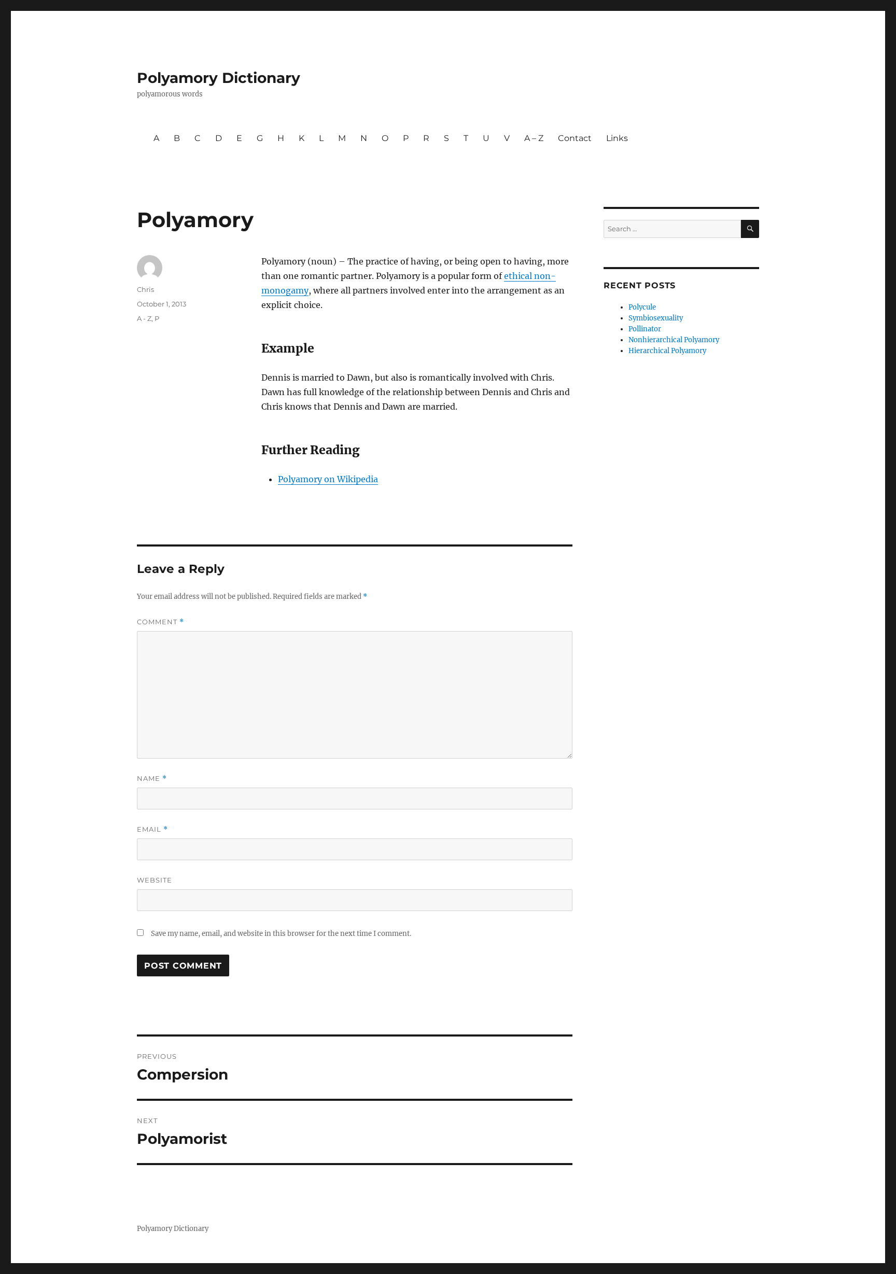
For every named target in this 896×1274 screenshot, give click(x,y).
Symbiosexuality (655, 318)
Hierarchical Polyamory (667, 350)
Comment (160, 622)
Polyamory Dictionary (218, 78)
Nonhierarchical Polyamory (673, 339)
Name (152, 778)
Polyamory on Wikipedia (328, 479)
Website (154, 880)
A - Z (144, 318)
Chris (145, 289)
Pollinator (644, 329)
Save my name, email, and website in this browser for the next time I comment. (281, 933)
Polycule (642, 307)
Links (617, 138)
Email (152, 829)
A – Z (533, 138)
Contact (575, 138)
